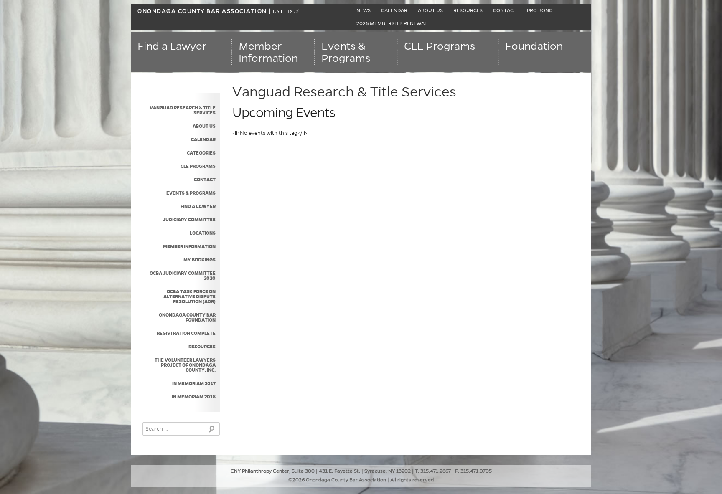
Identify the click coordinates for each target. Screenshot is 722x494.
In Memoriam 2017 (194, 383)
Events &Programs (345, 52)
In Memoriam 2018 (194, 396)
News (363, 10)
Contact (504, 10)
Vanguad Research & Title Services (183, 110)
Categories (201, 152)
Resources (468, 10)
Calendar (394, 10)
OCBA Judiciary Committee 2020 (183, 276)
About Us (430, 10)
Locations (203, 233)
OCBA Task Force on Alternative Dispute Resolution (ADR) (189, 296)
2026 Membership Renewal (391, 23)
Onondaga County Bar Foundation (187, 317)
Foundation (534, 46)
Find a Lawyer (171, 46)
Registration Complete (186, 333)
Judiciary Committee (189, 219)
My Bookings (199, 259)
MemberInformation (268, 52)
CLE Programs (439, 46)
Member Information (189, 246)
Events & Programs (191, 192)
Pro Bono (540, 10)
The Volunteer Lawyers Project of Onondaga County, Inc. (185, 364)
